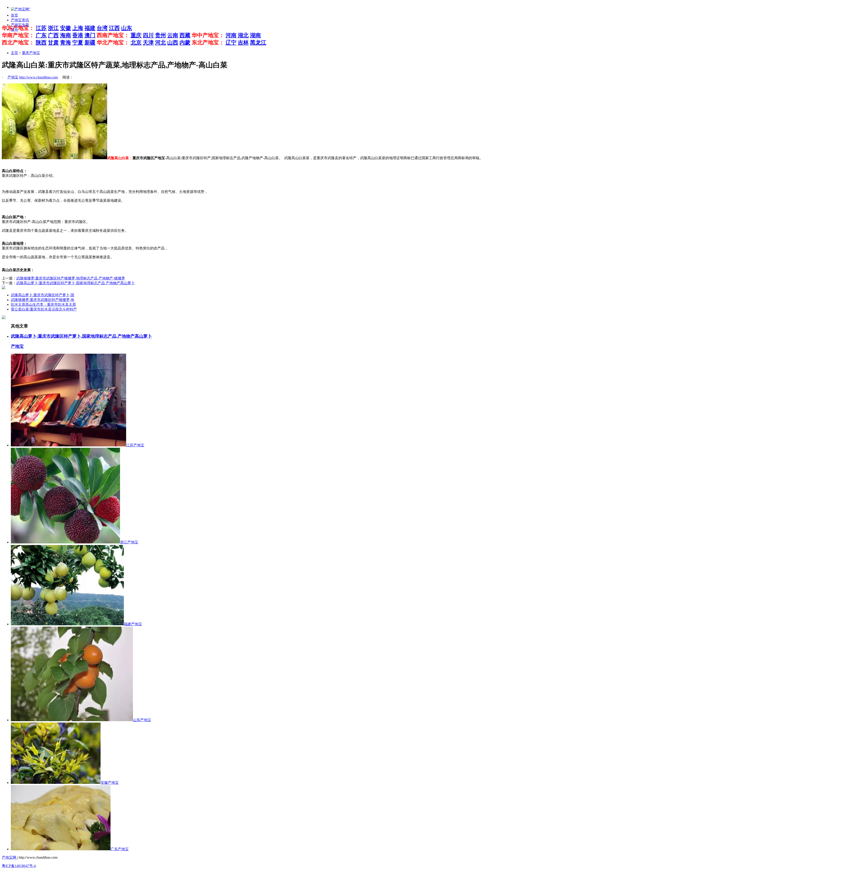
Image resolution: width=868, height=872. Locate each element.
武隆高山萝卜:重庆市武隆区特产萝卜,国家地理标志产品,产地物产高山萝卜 (75, 283)
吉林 (243, 42)
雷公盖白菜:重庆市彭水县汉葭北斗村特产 (44, 309)
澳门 (90, 35)
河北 (160, 42)
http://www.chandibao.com (38, 77)
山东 (126, 28)
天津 (148, 42)
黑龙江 (258, 42)
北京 (136, 42)
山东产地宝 (142, 720)
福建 (90, 28)
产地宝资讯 (20, 20)
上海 (77, 28)
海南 (65, 35)
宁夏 (77, 42)
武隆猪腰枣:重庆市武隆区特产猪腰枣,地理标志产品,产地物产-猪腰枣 (70, 278)
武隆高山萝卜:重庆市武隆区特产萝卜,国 (42, 295)
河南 (231, 35)
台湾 (102, 28)
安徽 (65, 28)
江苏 (41, 28)
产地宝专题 (20, 25)
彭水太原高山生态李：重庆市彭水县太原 (43, 304)
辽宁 (231, 42)
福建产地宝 (133, 624)
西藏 (184, 35)
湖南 (255, 35)
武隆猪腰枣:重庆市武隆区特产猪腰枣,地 (42, 300)
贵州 (160, 35)
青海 (65, 42)
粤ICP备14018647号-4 (19, 866)
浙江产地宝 (129, 542)
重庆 (136, 35)
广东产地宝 (120, 849)
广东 (41, 35)
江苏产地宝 (135, 445)
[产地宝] (21, 9)
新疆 (90, 42)
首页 (14, 15)
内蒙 (184, 42)
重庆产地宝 (31, 53)
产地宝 (12, 77)
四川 (148, 35)
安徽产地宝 (110, 782)
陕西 (41, 42)
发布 (14, 29)
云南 (172, 35)
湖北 (243, 35)
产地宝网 (9, 857)
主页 (14, 53)
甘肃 (53, 42)
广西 (53, 35)
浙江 (53, 28)
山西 (172, 42)
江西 (114, 28)
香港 (77, 35)
